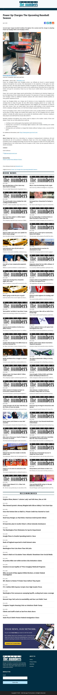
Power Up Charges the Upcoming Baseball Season (24, 169)
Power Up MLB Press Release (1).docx (12, 159)
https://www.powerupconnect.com (28, 132)
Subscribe (15, 682)
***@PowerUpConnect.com (10, 153)
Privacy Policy (33, 661)
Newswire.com (20, 80)
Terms (31, 659)
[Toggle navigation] (3, 9)
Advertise (32, 664)
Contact (32, 666)
